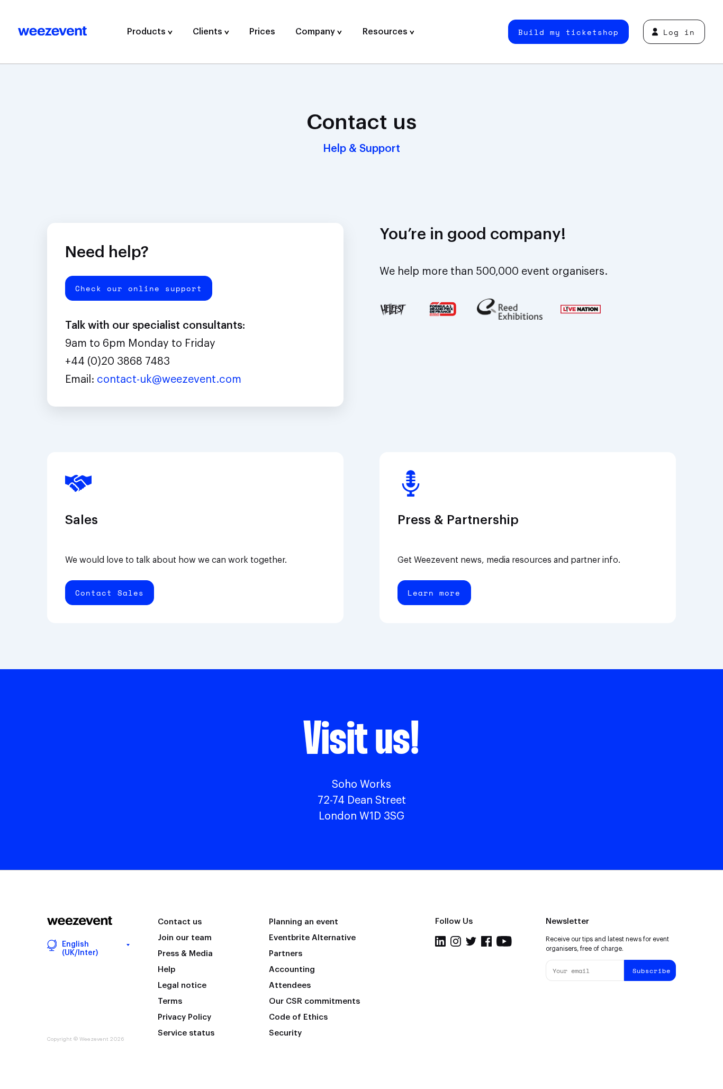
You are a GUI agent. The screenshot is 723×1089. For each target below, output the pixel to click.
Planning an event (303, 922)
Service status (186, 1033)
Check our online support (138, 288)
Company (316, 32)
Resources (386, 32)
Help (166, 970)
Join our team (185, 938)
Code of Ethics (298, 1017)
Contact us (180, 922)
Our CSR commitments (314, 1001)
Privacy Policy (184, 1017)
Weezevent (67, 32)
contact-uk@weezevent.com (169, 379)
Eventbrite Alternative (312, 938)
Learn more (434, 592)
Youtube (504, 941)
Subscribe (651, 970)
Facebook (486, 941)
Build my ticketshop (568, 32)
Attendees (290, 985)
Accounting (292, 970)
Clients (208, 32)
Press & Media (185, 954)
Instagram (455, 941)
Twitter (471, 941)
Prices (262, 32)
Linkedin (440, 941)
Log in (679, 32)
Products (147, 32)
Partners (285, 954)
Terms (170, 1001)
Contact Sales (109, 592)
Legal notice (182, 985)
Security (285, 1033)
